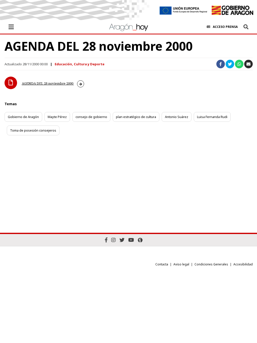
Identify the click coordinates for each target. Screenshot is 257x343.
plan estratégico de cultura (136, 117)
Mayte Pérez (57, 117)
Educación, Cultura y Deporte (79, 64)
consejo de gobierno (91, 117)
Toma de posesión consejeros (33, 130)
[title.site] (232, 10)
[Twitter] (121, 240)
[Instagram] (113, 240)
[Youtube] (131, 240)
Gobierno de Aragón (23, 117)
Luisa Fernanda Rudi (212, 117)
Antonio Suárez (176, 117)
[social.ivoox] (140, 240)
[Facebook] (106, 240)
